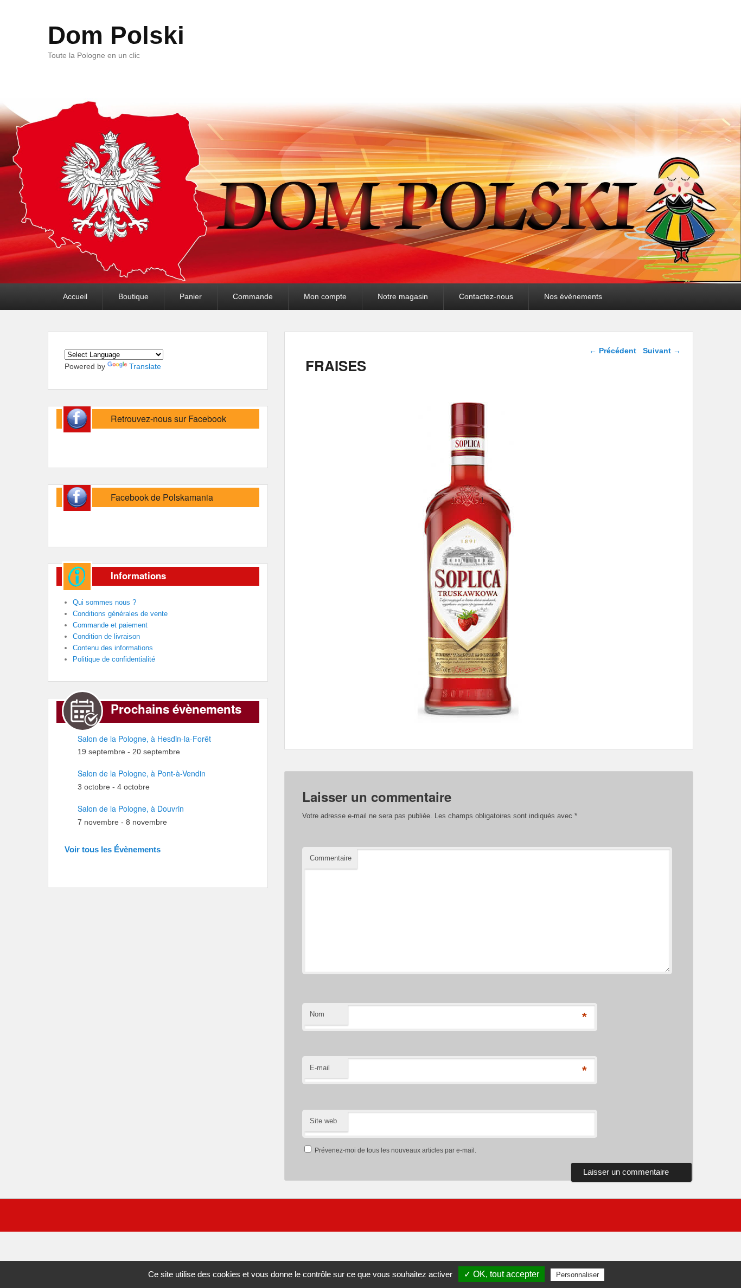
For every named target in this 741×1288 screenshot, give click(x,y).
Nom (317, 1014)
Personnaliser (577, 1275)
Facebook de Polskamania (162, 497)
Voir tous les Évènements (113, 849)
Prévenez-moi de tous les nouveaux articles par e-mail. (395, 1150)
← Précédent (612, 350)
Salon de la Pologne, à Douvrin (131, 808)
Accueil (75, 296)
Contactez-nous (486, 296)
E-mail (320, 1068)
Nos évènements (573, 296)
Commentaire (331, 858)
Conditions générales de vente (120, 614)
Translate (145, 366)
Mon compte (325, 296)
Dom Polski (116, 35)
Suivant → (662, 350)
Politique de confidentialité (114, 659)
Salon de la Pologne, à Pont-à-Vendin (142, 773)
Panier (191, 296)
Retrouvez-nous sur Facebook (168, 418)
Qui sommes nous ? (104, 602)
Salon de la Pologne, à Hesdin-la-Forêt (144, 738)
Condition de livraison (106, 636)
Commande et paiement (110, 625)
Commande (253, 296)
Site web (323, 1121)
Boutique (133, 296)
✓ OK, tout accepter (501, 1274)
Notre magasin (403, 296)
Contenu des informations (113, 648)
